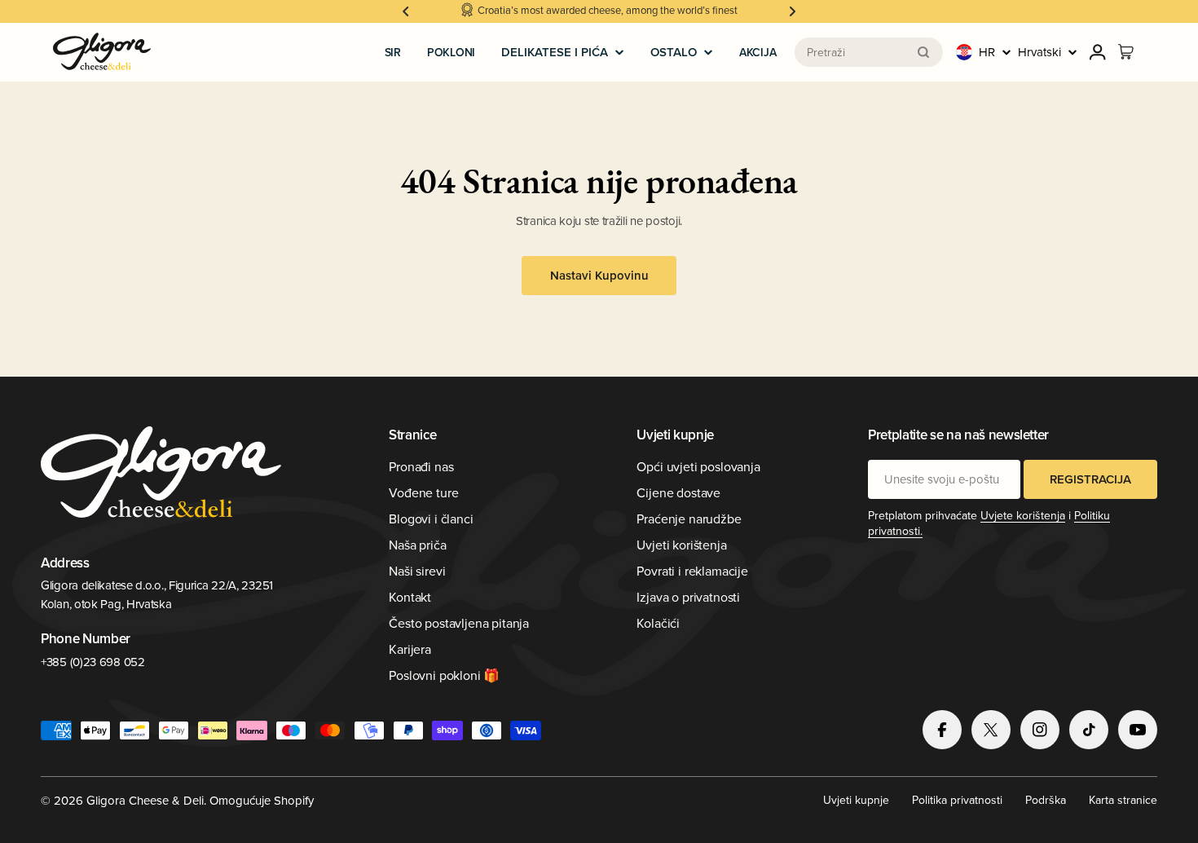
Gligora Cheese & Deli (145, 800)
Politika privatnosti (957, 800)
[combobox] (869, 52)
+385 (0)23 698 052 (93, 661)
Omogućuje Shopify (261, 800)
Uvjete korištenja (1022, 515)
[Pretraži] (923, 52)
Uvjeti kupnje (856, 800)
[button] (406, 11)
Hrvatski (1039, 51)
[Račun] (1098, 52)
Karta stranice (1123, 800)
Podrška (1045, 800)
